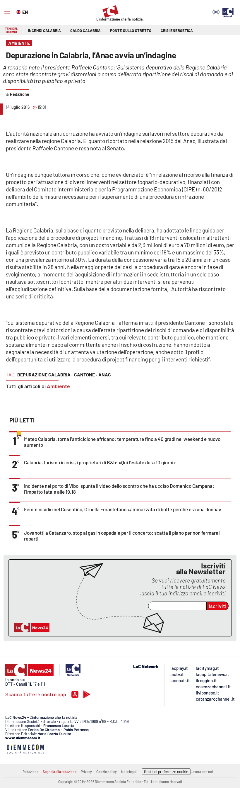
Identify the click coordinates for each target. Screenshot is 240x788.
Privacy (86, 772)
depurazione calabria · (45, 374)
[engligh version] (19, 11)
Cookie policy (106, 772)
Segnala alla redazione (59, 772)
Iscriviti (218, 606)
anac (104, 374)
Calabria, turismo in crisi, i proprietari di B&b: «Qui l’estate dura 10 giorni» (100, 462)
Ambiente (58, 386)
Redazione (30, 772)
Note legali (129, 772)
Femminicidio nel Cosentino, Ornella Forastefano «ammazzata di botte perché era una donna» (122, 509)
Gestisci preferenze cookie (166, 771)
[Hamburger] (7, 12)
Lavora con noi (202, 772)
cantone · (85, 374)
